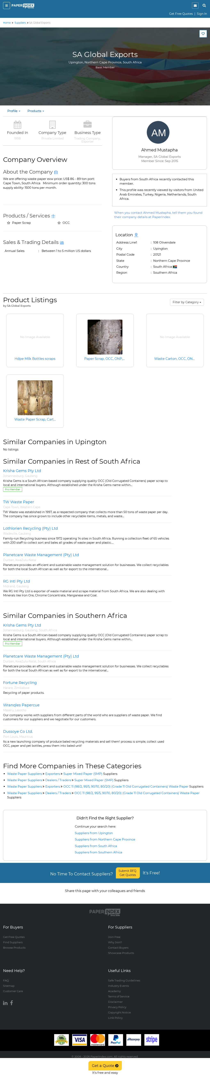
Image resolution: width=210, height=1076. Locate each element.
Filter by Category (186, 302)
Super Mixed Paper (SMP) (90, 774)
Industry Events (118, 985)
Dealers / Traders (58, 780)
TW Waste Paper (18, 502)
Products (34, 111)
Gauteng (31, 476)
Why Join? (115, 942)
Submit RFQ (128, 873)
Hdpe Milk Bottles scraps (35, 359)
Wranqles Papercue (21, 705)
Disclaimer (115, 1001)
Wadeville (10, 533)
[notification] (195, 5)
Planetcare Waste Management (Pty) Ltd (41, 555)
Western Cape (30, 507)
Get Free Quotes (181, 14)
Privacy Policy (117, 1007)
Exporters (52, 774)
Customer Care (13, 991)
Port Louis (10, 737)
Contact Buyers (118, 947)
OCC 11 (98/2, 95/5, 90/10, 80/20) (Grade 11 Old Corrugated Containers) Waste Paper (133, 786)
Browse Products (14, 947)
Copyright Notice (119, 1012)
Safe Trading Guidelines (124, 980)
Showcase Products (121, 953)
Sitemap (9, 985)
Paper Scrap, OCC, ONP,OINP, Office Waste (119, 359)
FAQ (6, 980)
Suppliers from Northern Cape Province (105, 839)
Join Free (114, 937)
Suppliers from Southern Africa (98, 852)
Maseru (8, 710)
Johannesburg (13, 476)
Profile (12, 111)
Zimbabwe (21, 688)
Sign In (202, 14)
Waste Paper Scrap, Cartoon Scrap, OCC (46, 419)
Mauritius (26, 737)
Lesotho (20, 710)
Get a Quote (103, 1065)
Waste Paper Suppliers (24, 774)
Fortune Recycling (20, 682)
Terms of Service (118, 996)
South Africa (48, 630)
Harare (8, 688)
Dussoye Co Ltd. (18, 731)
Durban (8, 560)
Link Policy (115, 1017)
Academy (114, 991)
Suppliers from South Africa (96, 846)
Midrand (9, 586)
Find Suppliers (13, 942)
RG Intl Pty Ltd (16, 581)
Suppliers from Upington (94, 833)
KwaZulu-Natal (25, 560)
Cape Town (11, 507)
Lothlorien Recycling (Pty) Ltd (30, 528)
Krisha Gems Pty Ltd (22, 471)
